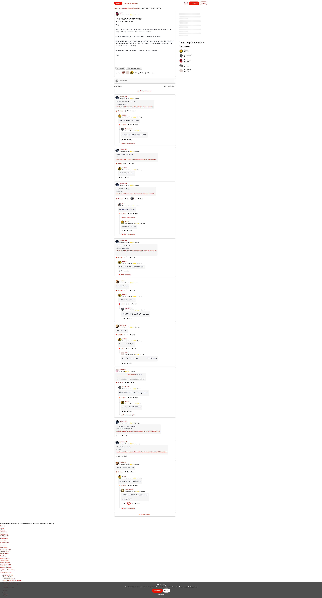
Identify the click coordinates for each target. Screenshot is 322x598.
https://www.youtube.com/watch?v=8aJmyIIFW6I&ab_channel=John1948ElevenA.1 (136, 159)
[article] (144, 104)
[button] (194, 3)
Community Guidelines (131, 3)
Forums (121, 8)
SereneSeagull (187, 60)
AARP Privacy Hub (8, 575)
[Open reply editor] (145, 80)
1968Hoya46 (187, 69)
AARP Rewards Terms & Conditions (12, 580)
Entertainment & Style (130, 8)
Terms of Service (7, 577)
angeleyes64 (122, 369)
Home (115, 8)
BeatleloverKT (128, 128)
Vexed (185, 64)
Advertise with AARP (5, 550)
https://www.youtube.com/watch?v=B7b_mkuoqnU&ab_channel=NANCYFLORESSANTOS (138, 431)
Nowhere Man (126, 374)
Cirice (123, 204)
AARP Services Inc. (5, 558)
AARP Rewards (4, 534)
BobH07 (124, 115)
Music (138, 8)
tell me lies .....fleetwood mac (133, 68)
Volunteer (2, 530)
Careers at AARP (4, 551)
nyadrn (121, 13)
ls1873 (126, 352)
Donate (2, 528)
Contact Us (3, 541)
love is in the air (120, 68)
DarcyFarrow (122, 281)
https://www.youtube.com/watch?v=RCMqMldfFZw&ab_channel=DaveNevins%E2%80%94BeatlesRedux (141, 451)
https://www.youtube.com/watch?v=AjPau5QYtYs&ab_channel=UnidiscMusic (134, 106)
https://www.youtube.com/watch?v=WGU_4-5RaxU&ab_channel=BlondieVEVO (135, 193)
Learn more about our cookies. (189, 586)
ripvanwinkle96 (123, 96)
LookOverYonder (129, 489)
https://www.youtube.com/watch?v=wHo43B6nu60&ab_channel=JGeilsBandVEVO (136, 250)
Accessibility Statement (9, 578)
